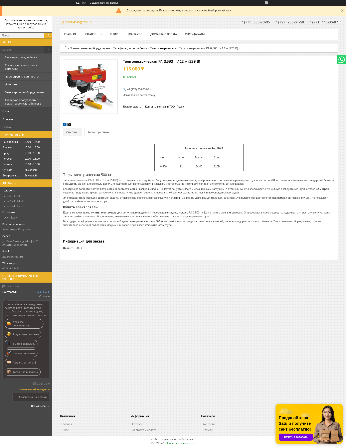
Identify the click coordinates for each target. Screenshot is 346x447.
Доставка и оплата (163, 34)
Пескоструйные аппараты (22, 76)
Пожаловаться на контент (181, 443)
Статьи (7, 127)
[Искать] (48, 35)
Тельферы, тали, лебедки (21, 57)
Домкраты (11, 84)
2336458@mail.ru (12, 256)
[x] (69, 125)
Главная (70, 34)
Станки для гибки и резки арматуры (21, 66)
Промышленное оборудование (90, 48)
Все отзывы (38, 406)
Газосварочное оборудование (24, 92)
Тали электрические (163, 48)
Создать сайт (97, 2)
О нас (5, 111)
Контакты (135, 34)
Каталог (7, 49)
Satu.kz (191, 439)
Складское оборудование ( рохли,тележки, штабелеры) (23, 101)
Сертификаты (195, 34)
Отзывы (7, 119)
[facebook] (64, 125)
